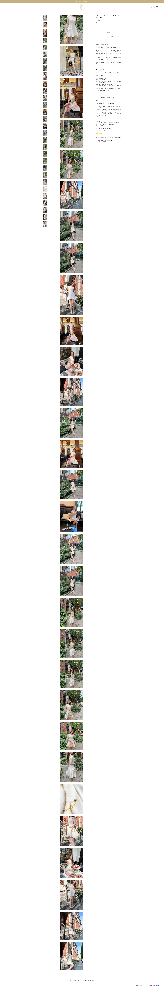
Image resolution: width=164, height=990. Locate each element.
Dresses (11, 7)
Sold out (108, 32)
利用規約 (70, 980)
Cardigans (41, 7)
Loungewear (20, 7)
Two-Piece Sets (30, 7)
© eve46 (7, 985)
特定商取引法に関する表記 (88, 980)
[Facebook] (99, 144)
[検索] (154, 7)
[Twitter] (101, 144)
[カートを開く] (160, 7)
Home (4, 7)
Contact (49, 7)
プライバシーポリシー (77, 980)
